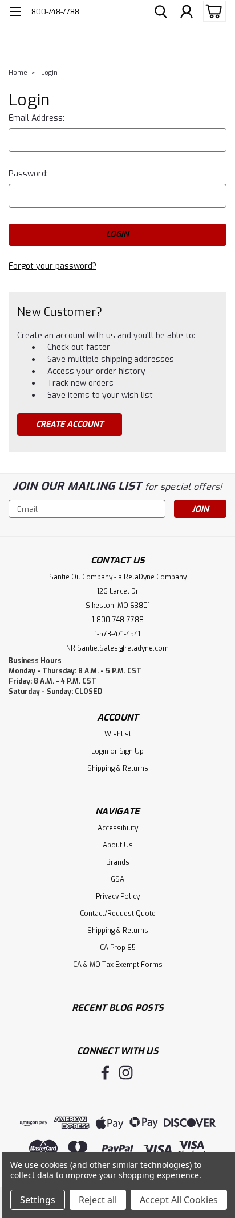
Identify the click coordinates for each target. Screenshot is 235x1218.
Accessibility (118, 828)
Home (18, 72)
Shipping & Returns (117, 768)
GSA (117, 879)
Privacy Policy (118, 896)
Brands (117, 862)
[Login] (186, 13)
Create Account (69, 424)
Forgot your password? (52, 266)
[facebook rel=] (105, 1072)
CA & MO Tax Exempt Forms (118, 964)
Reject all (98, 1200)
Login (49, 72)
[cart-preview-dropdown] (211, 11)
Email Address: (36, 118)
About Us (118, 845)
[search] (160, 13)
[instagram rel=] (126, 1072)
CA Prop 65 (118, 947)
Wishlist (117, 734)
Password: (28, 173)
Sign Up (131, 751)
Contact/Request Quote (118, 913)
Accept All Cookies (179, 1200)
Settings (37, 1200)
